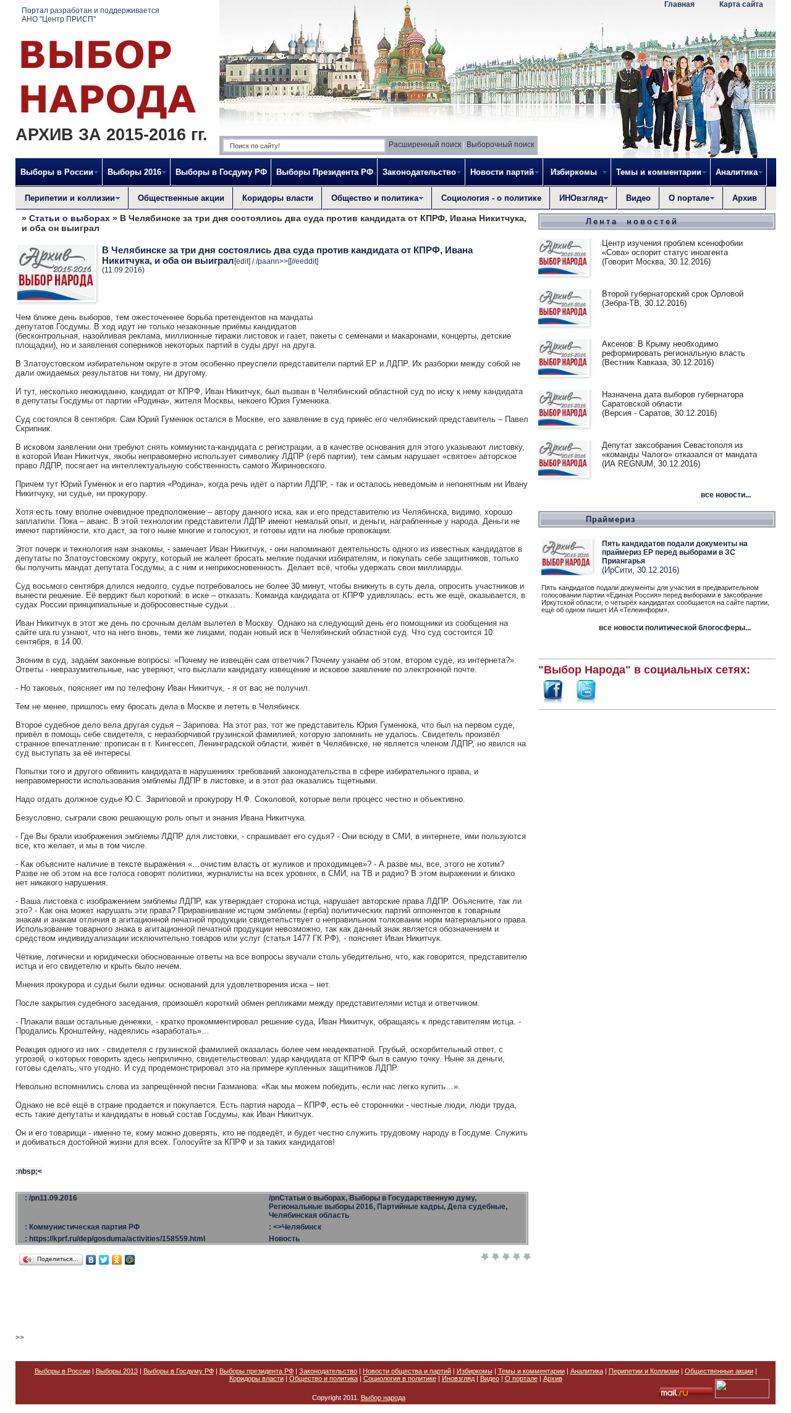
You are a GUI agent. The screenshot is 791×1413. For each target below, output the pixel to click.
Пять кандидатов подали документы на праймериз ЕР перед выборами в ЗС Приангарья (675, 552)
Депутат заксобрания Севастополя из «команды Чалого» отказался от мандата (679, 450)
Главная (679, 4)
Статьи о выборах (69, 218)
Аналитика (586, 1371)
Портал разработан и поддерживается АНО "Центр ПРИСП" (90, 14)
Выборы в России (62, 1371)
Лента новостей (632, 221)
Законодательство (328, 1371)
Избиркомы (475, 1371)
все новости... (726, 495)
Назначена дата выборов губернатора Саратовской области (672, 399)
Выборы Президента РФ (324, 172)
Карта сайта (741, 4)
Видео (638, 198)
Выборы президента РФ (256, 1371)
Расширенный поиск (425, 144)
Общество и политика (323, 1378)
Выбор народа (383, 1397)
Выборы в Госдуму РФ (221, 172)
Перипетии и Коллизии (644, 1371)
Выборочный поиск (500, 144)
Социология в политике (399, 1378)
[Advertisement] (657, 899)
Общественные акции (181, 198)
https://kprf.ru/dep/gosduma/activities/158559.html (117, 1238)
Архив (744, 198)
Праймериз (610, 519)
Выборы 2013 (117, 1371)
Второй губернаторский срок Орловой (672, 293)
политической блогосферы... (698, 627)
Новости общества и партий (407, 1371)
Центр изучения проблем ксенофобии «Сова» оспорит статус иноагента (672, 247)
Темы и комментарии (531, 1371)
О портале (521, 1378)
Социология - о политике (491, 198)
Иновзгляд (458, 1378)
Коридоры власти (277, 198)
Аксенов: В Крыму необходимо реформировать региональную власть (673, 348)
